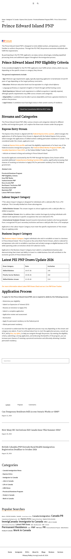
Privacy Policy (28, 555)
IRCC (46, 522)
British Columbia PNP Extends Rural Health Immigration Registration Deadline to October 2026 (28, 448)
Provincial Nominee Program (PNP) (43, 19)
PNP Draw (39, 527)
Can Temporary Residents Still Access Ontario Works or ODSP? (30, 412)
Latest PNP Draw (23, 524)
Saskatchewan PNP (9, 180)
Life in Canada (8, 484)
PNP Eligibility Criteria (9, 176)
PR (44, 527)
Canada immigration (41, 516)
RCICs (27, 552)
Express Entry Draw (37, 519)
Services (60, 552)
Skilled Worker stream (11, 279)
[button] (35, 109)
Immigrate (18, 552)
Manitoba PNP (7, 190)
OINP (43, 524)
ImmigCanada (10, 521)
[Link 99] (35, 382)
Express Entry (7, 474)
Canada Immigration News (12, 470)
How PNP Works (7, 178)
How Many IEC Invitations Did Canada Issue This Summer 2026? (31, 430)
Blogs (43, 552)
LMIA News (6, 488)
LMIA (32, 524)
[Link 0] (33, 3)
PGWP (29, 527)
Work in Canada (8, 498)
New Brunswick (37, 524)
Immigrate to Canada (10, 477)
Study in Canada (8, 495)
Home (3, 19)
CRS (19, 519)
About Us (35, 552)
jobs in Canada (52, 522)
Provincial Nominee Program (12, 173)
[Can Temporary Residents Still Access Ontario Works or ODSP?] (65, 413)
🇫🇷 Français (7, 41)
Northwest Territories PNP (11, 185)
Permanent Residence (14, 527)
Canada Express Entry (27, 516)
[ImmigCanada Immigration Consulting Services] (35, 9)
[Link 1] (37, 3)
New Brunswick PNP (9, 188)
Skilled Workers (8, 270)
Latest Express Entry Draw (8, 524)
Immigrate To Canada (12, 19)
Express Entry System (26, 19)
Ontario (47, 524)
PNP (33, 527)
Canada (19, 516)
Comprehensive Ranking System (9, 519)
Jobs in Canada (8, 481)
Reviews (51, 552)
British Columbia (11, 516)
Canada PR (57, 516)
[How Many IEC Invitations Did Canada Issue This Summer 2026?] (65, 432)
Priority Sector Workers (11, 275)
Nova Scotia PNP (8, 183)
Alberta (4, 516)
